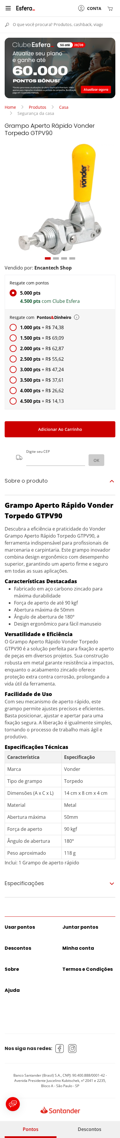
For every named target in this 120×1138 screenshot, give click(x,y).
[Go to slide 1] (48, 258)
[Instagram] (72, 1048)
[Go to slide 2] (56, 258)
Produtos (37, 107)
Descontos (89, 1129)
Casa (63, 107)
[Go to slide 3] (64, 258)
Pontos (30, 1129)
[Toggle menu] (8, 8)
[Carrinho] (111, 8)
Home (10, 107)
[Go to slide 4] (72, 258)
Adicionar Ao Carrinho (60, 429)
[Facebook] (59, 1048)
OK (96, 460)
